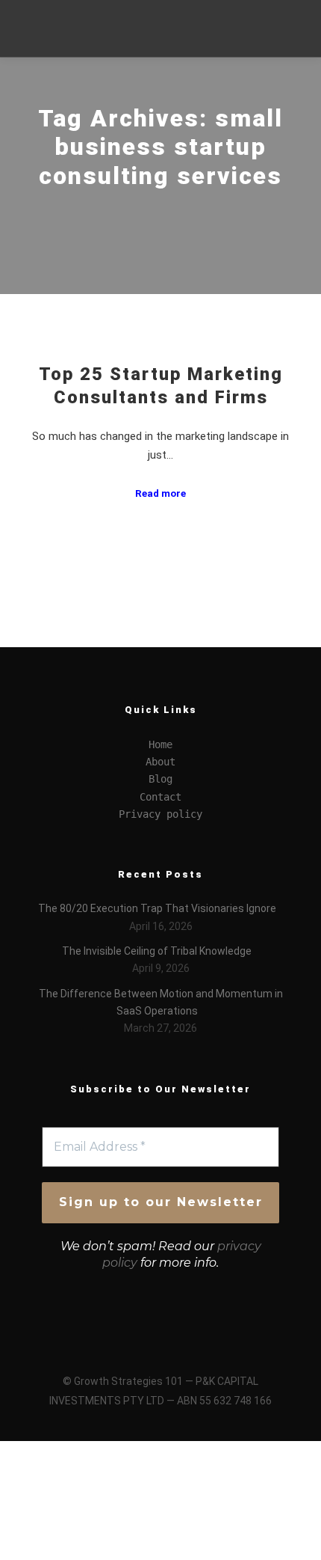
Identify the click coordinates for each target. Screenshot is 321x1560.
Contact (160, 797)
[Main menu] (277, 42)
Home (160, 744)
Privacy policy (160, 814)
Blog (160, 779)
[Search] (277, 14)
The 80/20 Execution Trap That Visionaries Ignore (157, 908)
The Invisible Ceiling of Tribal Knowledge (157, 951)
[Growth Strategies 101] (67, 28)
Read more (160, 493)
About (160, 762)
